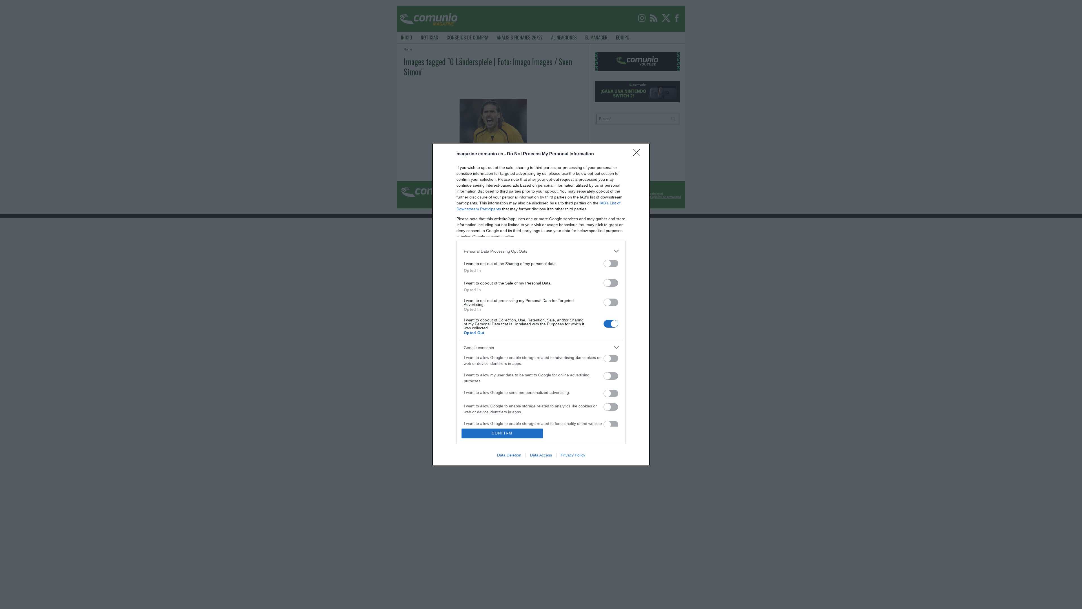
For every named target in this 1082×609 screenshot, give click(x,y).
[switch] (611, 263)
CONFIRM (502, 433)
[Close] (638, 154)
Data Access (541, 455)
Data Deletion (509, 455)
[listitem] (541, 251)
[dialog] (541, 304)
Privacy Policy (573, 455)
